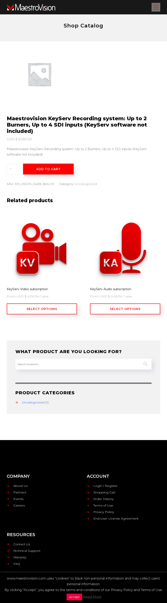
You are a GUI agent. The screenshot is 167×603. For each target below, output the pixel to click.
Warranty (19, 557)
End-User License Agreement (116, 518)
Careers (19, 505)
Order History (103, 499)
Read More (92, 597)
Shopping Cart (104, 492)
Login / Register (105, 486)
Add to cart (48, 169)
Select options (42, 309)
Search (145, 364)
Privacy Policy (103, 512)
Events (18, 499)
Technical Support (26, 551)
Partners (19, 492)
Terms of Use (103, 505)
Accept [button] (74, 597)
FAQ (16, 564)
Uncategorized (86, 184)
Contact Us (21, 544)
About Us (20, 486)
